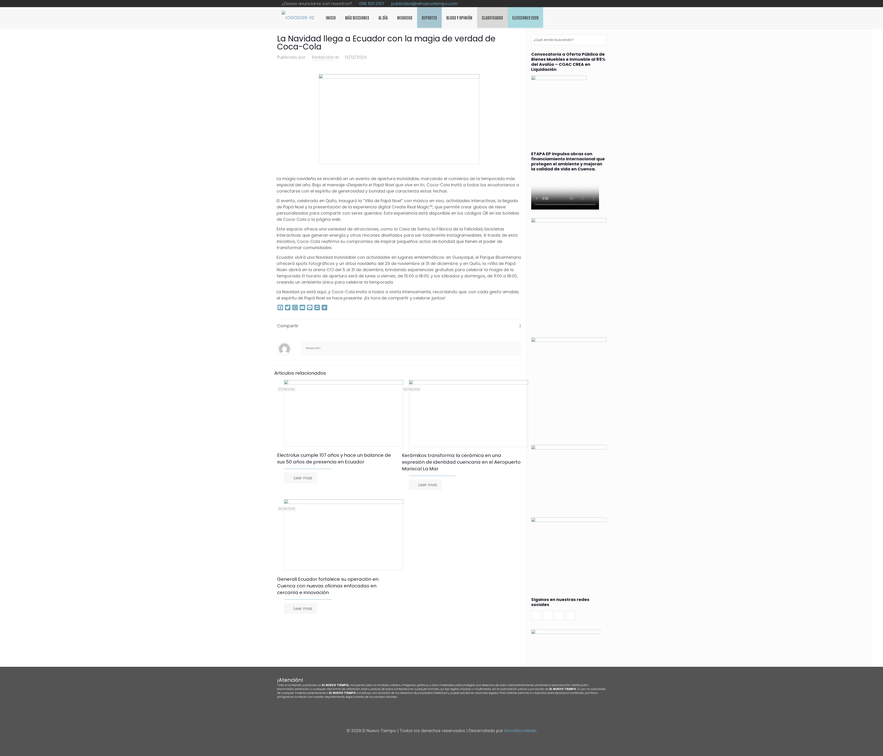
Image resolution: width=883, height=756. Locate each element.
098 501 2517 (371, 3)
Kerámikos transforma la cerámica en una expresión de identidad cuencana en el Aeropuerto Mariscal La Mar (461, 462)
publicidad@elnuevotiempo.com (424, 3)
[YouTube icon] (595, 3)
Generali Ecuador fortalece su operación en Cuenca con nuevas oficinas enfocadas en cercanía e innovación (327, 586)
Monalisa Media (520, 730)
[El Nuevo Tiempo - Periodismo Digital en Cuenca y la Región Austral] (298, 17)
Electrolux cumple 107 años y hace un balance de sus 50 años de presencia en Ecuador (334, 458)
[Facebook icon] (585, 3)
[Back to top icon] (441, 719)
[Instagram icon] (600, 3)
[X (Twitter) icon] (590, 3)
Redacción (323, 57)
